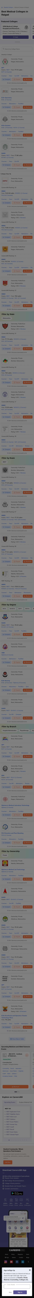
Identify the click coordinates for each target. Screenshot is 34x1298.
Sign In (20, 1292)
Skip (10, 1292)
